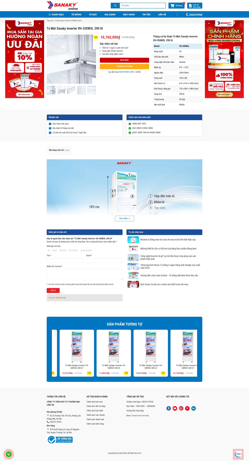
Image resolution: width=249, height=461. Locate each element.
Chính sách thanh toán (95, 419)
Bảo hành (129, 14)
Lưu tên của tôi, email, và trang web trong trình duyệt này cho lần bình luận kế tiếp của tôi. (81, 284)
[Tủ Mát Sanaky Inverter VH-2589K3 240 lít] (180, 347)
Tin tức (147, 14)
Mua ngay (124, 60)
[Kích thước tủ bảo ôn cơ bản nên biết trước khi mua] (133, 284)
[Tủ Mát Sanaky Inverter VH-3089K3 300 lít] (143, 347)
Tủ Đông (76, 14)
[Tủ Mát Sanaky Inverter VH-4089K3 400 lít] (69, 347)
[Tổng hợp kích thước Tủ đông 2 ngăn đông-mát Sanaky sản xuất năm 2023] (133, 266)
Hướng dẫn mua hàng (135, 410)
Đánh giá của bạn (53, 246)
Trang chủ (50, 21)
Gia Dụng (110, 14)
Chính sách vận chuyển (96, 415)
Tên (49, 255)
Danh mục (57, 14)
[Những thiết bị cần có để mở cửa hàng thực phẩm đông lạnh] (133, 248)
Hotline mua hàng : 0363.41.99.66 (139, 402)
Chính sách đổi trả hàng (96, 406)
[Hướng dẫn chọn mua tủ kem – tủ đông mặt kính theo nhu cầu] (133, 275)
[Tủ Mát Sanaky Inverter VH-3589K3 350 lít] (106, 347)
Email (89, 255)
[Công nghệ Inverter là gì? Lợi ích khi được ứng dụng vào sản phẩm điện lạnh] (133, 257)
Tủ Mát (93, 14)
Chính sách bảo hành (95, 410)
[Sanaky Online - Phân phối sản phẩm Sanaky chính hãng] (62, 5)
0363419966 (124, 72)
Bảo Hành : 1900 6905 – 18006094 (140, 406)
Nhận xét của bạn (54, 266)
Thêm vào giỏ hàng (124, 66)
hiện (67, 150)
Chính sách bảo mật (95, 402)
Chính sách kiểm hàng (95, 424)
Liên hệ (162, 14)
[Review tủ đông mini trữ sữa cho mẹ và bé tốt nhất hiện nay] (133, 239)
